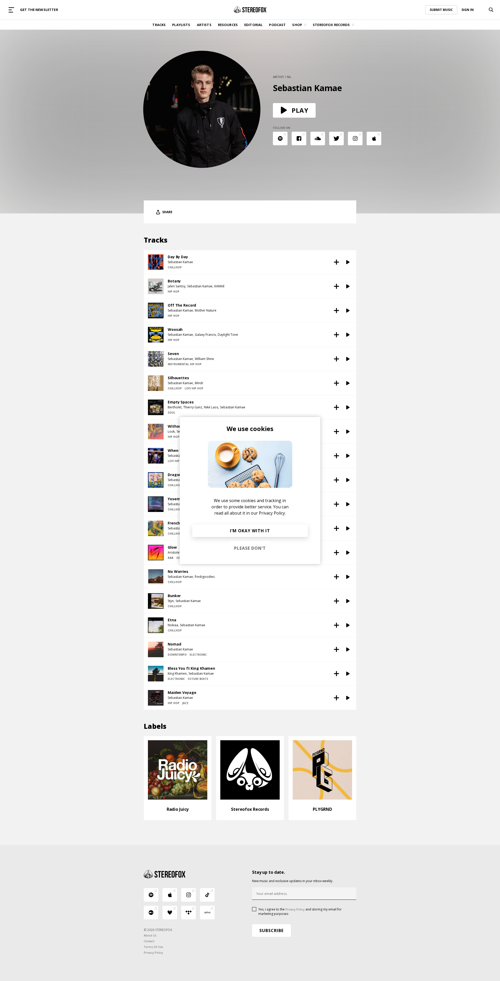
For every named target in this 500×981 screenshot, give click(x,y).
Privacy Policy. (272, 513)
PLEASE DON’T (250, 548)
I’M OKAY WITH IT (250, 531)
